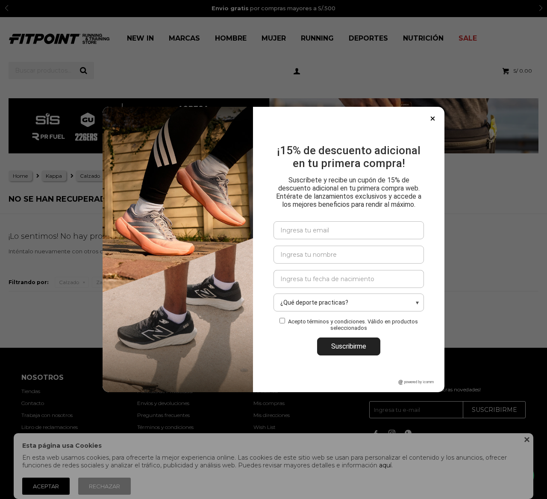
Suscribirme (348, 346)
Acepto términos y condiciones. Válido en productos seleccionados (353, 324)
